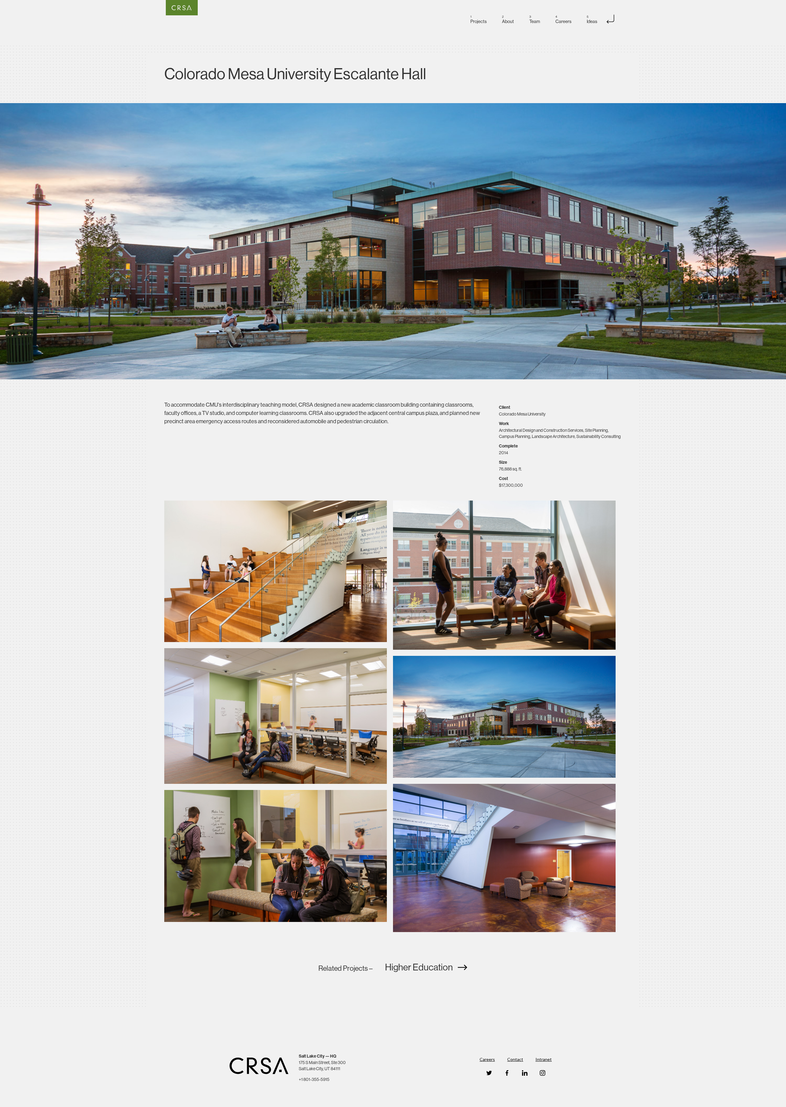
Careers (487, 1059)
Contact (515, 1059)
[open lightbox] (393, 241)
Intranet (543, 1059)
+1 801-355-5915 (314, 1079)
